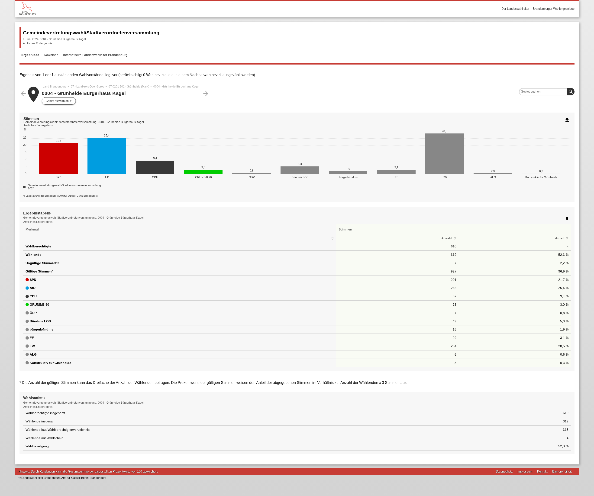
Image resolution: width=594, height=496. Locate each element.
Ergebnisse (30, 55)
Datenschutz (504, 471)
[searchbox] (547, 91)
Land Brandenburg (55, 86)
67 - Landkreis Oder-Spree (87, 86)
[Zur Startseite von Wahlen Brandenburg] (158, 8)
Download (51, 55)
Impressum (525, 471)
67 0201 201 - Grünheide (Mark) (129, 86)
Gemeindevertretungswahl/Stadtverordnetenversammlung (91, 32)
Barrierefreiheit (562, 471)
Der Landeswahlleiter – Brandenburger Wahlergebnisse (538, 8)
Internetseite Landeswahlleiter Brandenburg (95, 55)
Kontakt (542, 471)
